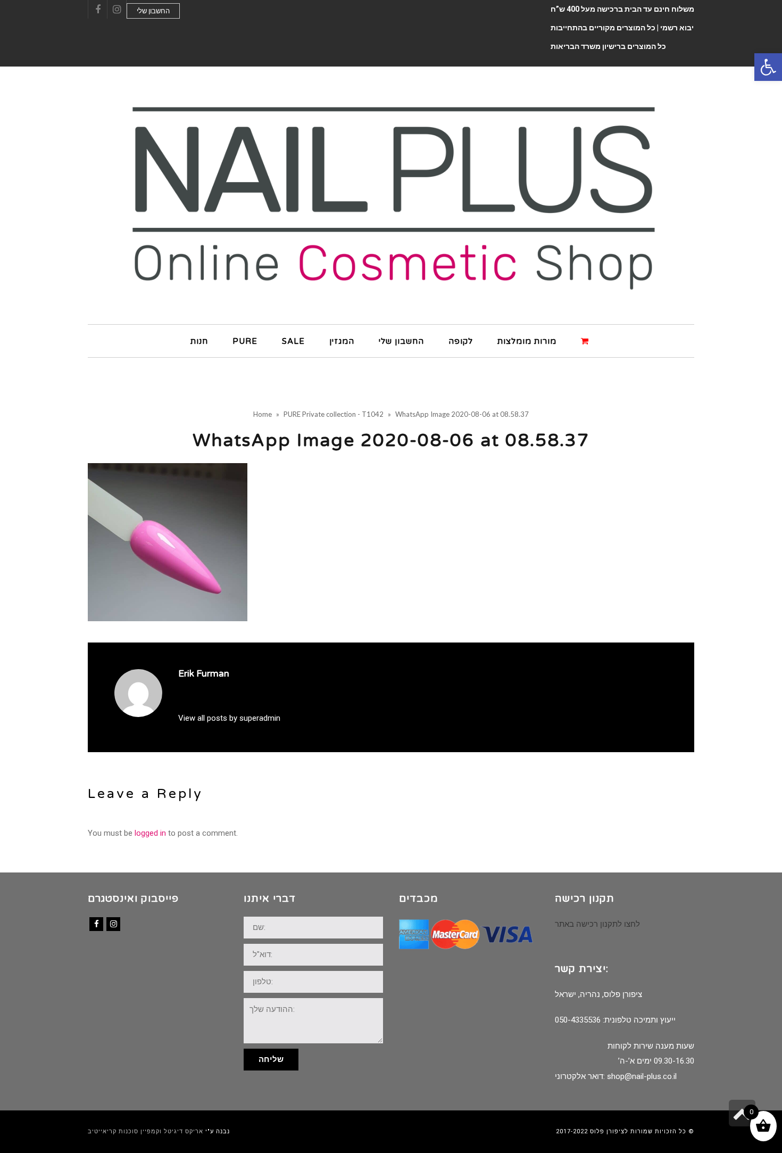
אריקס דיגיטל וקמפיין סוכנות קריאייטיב (145, 1131)
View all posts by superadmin (229, 718)
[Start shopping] (586, 340)
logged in (150, 833)
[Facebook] (96, 924)
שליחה (271, 1059)
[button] (768, 67)
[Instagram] (113, 924)
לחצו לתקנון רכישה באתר (597, 924)
